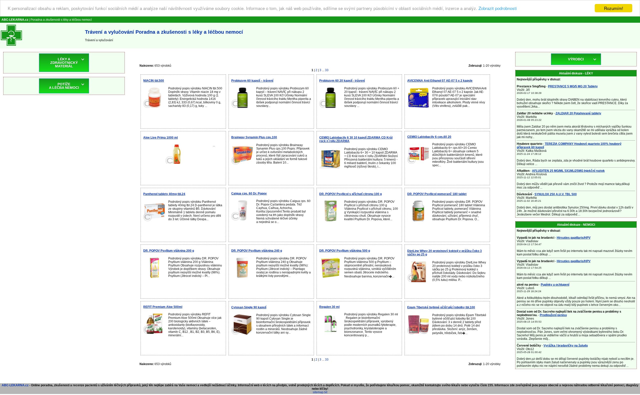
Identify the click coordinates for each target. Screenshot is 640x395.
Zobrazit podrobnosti (497, 8)
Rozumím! (613, 8)
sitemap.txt (320, 392)
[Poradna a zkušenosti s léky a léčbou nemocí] (11, 46)
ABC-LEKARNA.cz (15, 385)
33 (326, 70)
